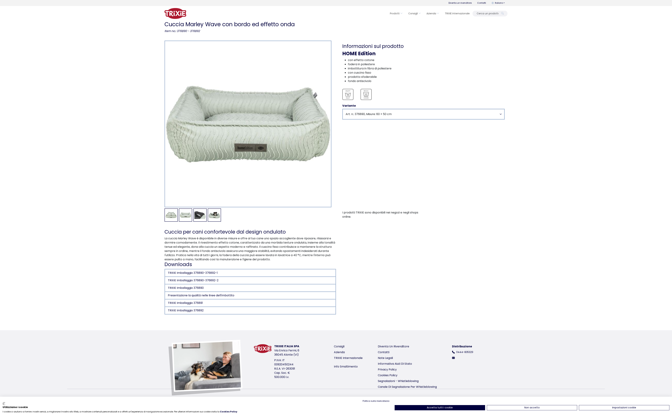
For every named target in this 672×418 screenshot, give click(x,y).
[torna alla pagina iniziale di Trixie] (175, 13)
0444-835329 (464, 352)
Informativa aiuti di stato (395, 364)
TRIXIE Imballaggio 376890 (186, 288)
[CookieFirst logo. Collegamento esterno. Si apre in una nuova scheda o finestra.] (4, 403)
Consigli (413, 13)
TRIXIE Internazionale (457, 13)
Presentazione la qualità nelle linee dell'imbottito (201, 295)
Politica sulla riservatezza (376, 400)
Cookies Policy (387, 375)
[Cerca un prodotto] (502, 13)
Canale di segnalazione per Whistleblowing (407, 387)
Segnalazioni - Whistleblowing (398, 381)
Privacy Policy (387, 369)
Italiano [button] (499, 2)
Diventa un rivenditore (460, 2)
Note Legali (385, 358)
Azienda (431, 13)
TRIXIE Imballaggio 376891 (185, 303)
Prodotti (395, 13)
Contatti (481, 2)
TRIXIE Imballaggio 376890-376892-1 (193, 273)
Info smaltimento (346, 367)
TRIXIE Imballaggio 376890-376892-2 (193, 280)
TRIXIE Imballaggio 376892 (186, 310)
